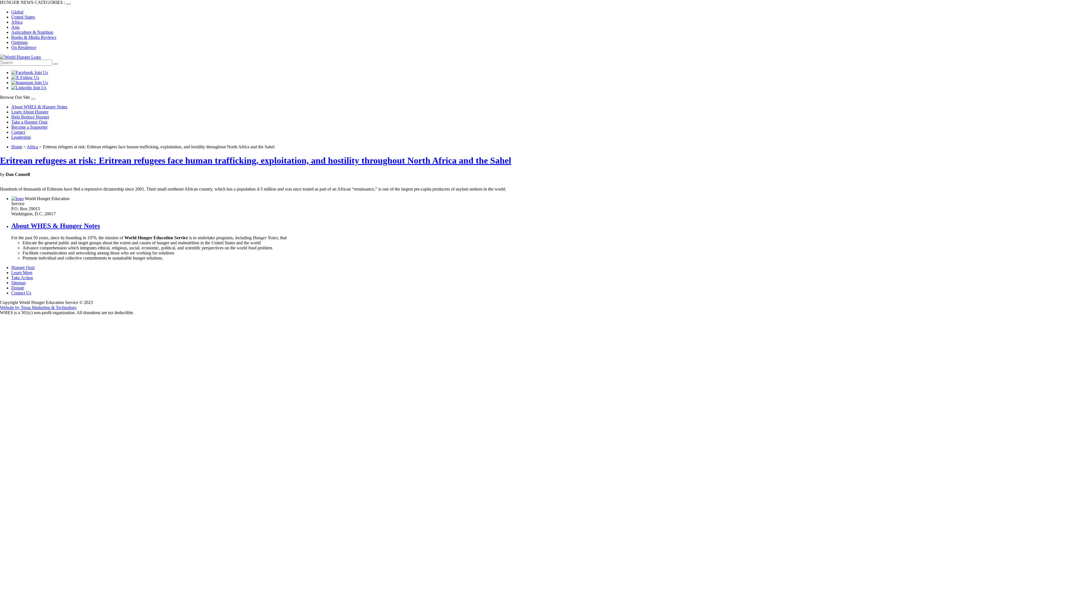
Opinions (19, 42)
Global (17, 12)
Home (16, 146)
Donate (17, 287)
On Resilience (23, 47)
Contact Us (21, 292)
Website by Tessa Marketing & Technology (38, 307)
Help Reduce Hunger (30, 117)
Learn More (21, 272)
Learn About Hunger (29, 111)
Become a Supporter (29, 127)
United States (23, 17)
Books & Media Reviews (33, 37)
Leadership (21, 137)
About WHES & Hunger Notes (39, 106)
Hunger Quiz (23, 267)
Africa (17, 22)
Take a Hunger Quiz (29, 122)
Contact (18, 132)
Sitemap (18, 282)
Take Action (22, 277)
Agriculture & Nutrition (32, 32)
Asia (15, 27)
